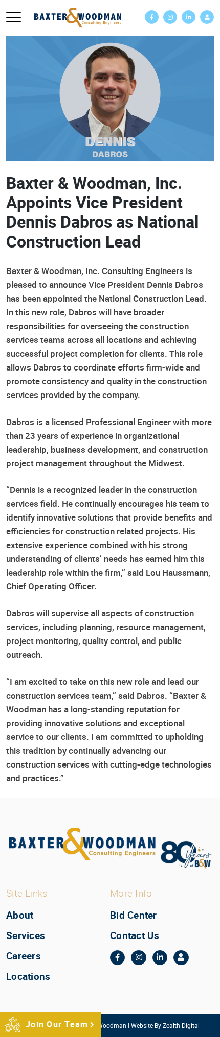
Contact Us (135, 935)
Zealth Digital (181, 1025)
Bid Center (133, 915)
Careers (23, 955)
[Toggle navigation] (13, 17)
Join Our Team (57, 1024)
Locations (28, 976)
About (19, 915)
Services (25, 935)
